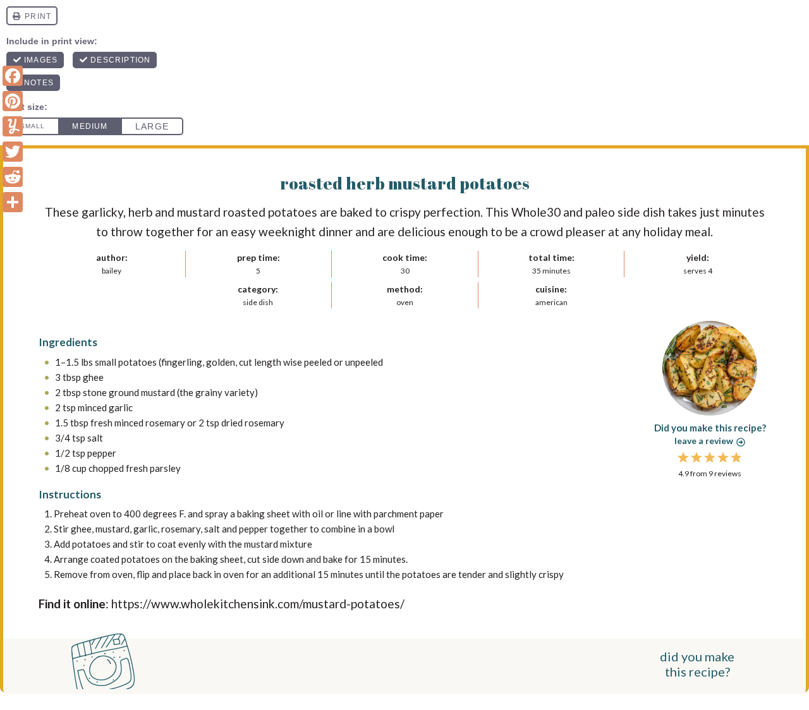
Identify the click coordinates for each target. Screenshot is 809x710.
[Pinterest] (12, 101)
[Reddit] (12, 177)
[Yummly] (12, 126)
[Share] (12, 202)
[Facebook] (12, 75)
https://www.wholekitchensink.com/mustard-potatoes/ (257, 603)
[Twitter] (12, 151)
